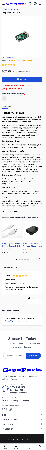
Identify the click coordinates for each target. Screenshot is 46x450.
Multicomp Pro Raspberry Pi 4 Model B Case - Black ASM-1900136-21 (32, 246)
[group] (9, 64)
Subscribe (33, 356)
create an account (24, 321)
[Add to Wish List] (4, 98)
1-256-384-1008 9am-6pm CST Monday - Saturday (18, 390)
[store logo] (17, 4)
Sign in (12, 321)
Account (28, 448)
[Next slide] (39, 259)
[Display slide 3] (22, 259)
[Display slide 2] (19, 259)
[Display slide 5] (27, 259)
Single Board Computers (10, 9)
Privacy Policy (24, 439)
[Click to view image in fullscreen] (22, 36)
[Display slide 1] (16, 259)
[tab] (6, 107)
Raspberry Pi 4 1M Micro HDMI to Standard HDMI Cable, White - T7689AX (11, 246)
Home (5, 448)
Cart (39, 448)
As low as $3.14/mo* (23, 72)
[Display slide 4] (25, 259)
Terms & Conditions (10, 439)
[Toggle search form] (30, 4)
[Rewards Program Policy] (24, 94)
